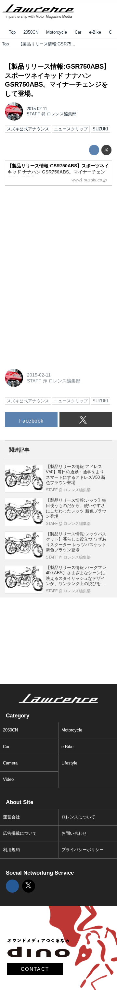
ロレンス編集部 (61, 114)
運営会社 (11, 817)
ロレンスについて (78, 817)
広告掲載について (20, 833)
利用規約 (11, 849)
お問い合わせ (74, 833)
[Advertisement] (53, 232)
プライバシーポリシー (82, 849)
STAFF (33, 114)
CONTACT (35, 969)
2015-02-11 (37, 109)
